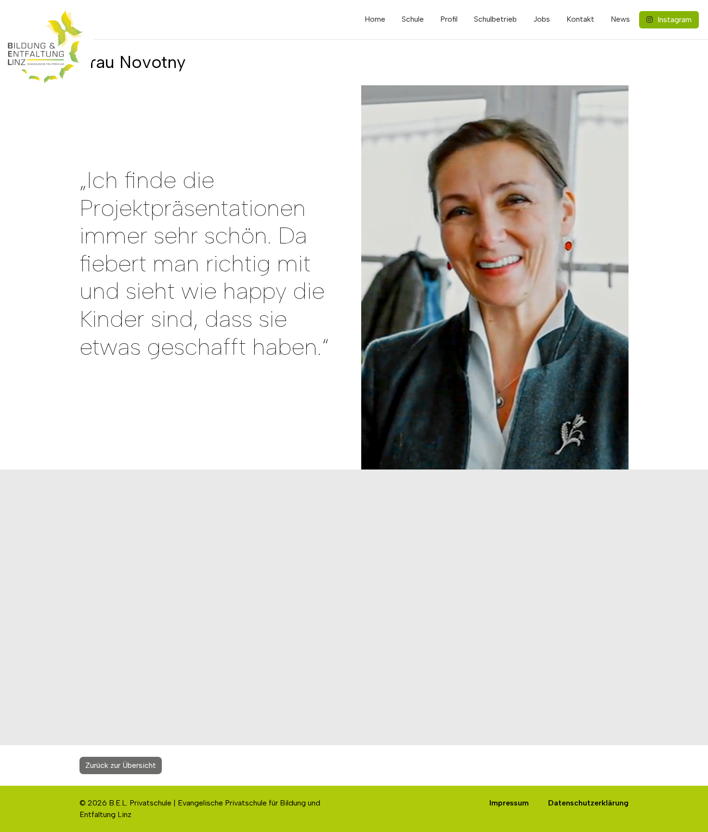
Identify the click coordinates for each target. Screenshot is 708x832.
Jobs (541, 19)
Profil (449, 19)
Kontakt (580, 19)
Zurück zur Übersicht (120, 765)
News (620, 19)
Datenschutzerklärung (588, 802)
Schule (413, 19)
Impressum (509, 802)
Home (375, 19)
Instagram (674, 19)
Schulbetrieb (495, 19)
